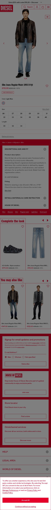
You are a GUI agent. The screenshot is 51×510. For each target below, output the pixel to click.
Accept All (25, 500)
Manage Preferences (10, 490)
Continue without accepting (25, 506)
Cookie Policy (7, 493)
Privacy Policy (32, 490)
